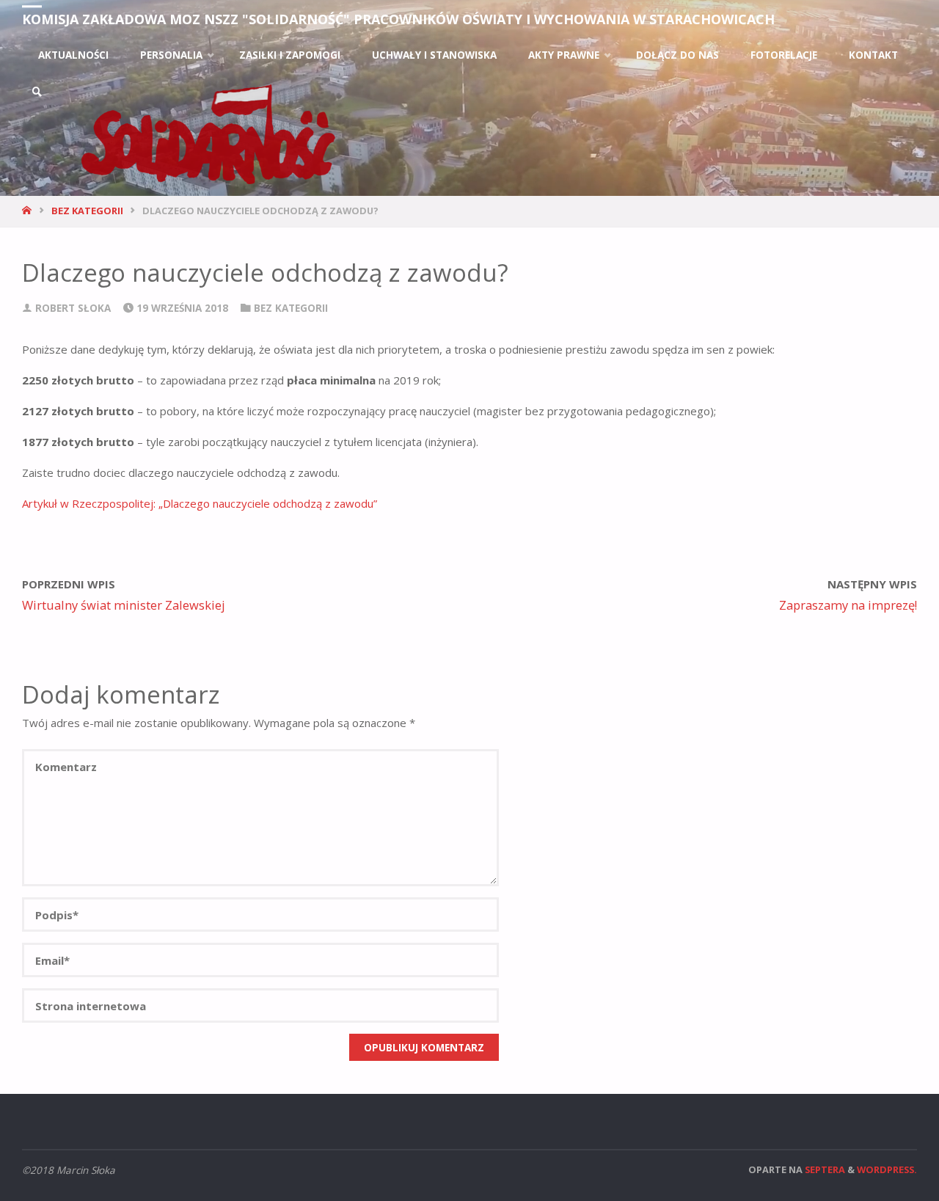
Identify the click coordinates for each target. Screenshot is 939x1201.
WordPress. (887, 1169)
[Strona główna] (28, 210)
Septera (824, 1169)
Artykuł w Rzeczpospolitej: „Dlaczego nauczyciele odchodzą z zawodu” (199, 503)
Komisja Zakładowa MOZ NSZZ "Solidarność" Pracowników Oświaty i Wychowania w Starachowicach (398, 19)
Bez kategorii (87, 210)
